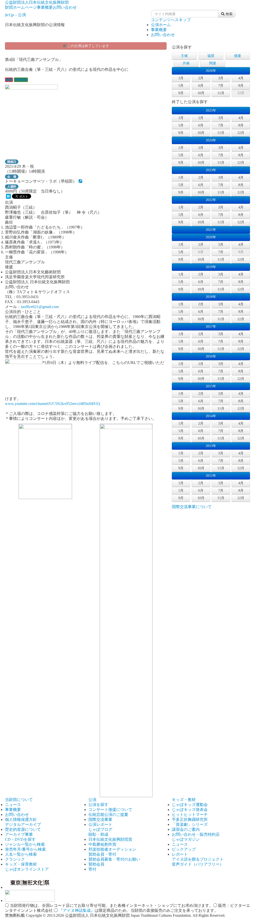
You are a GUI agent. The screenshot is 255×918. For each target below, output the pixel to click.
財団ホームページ (21, 7)
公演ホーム (161, 25)
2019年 (211, 267)
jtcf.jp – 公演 (15, 15)
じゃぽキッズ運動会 (190, 804)
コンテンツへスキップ (171, 20)
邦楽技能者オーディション (112, 849)
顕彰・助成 (98, 834)
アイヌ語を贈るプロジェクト (198, 859)
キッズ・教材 (184, 800)
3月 (220, 78)
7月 (220, 85)
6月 (200, 85)
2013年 (211, 446)
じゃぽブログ (100, 829)
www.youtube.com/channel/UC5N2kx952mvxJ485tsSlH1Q (52, 403)
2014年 (211, 416)
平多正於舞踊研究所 (190, 819)
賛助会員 (96, 864)
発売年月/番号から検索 (25, 849)
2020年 (211, 237)
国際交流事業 (100, 819)
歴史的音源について (23, 829)
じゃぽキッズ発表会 (190, 809)
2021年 (211, 230)
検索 (229, 13)
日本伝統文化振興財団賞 (110, 839)
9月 (181, 93)
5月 (181, 85)
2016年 (211, 356)
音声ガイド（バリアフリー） (198, 864)
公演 (92, 800)
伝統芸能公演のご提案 (108, 814)
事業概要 (45, 7)
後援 (9, 79)
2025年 (211, 110)
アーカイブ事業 (19, 834)
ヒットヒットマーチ (190, 814)
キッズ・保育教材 (21, 864)
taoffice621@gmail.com (40, 307)
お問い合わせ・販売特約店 (196, 834)
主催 (184, 56)
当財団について (19, 800)
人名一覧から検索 (21, 854)
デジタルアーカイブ (23, 824)
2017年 (211, 326)
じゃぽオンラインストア (27, 869)
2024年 (211, 140)
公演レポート (100, 824)
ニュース (13, 804)
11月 (220, 93)
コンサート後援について (110, 809)
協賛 (210, 56)
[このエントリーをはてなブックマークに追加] (8, 197)
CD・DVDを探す (20, 839)
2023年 (211, 170)
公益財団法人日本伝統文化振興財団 (37, 2)
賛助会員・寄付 (102, 854)
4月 (241, 78)
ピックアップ (184, 849)
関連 (212, 63)
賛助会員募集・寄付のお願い (114, 859)
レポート (180, 854)
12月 (240, 93)
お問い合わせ (65, 7)
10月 (200, 93)
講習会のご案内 (186, 829)
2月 (200, 78)
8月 (241, 85)
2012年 (211, 476)
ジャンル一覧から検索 (25, 844)
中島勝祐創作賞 (102, 844)
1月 (181, 78)
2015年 (211, 386)
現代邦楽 (21, 79)
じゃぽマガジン (186, 839)
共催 (186, 63)
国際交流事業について (192, 507)
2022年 (211, 200)
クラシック (15, 859)
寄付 (92, 869)
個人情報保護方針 (21, 819)
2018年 (211, 297)
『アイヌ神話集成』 (77, 910)
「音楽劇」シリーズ (190, 824)
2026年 (211, 71)
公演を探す (98, 804)
